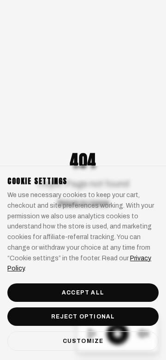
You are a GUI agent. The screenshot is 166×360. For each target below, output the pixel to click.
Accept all (83, 292)
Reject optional (83, 316)
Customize (83, 341)
